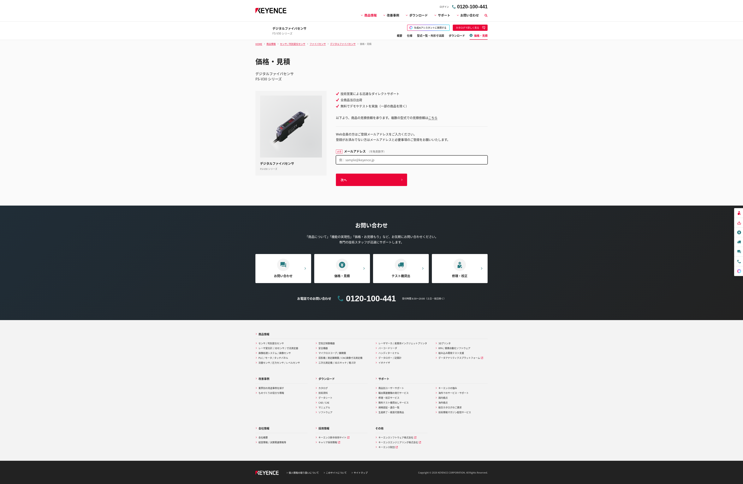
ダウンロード (418, 15)
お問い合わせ (469, 15)
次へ (344, 179)
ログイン (444, 6)
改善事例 (393, 15)
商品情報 (370, 15)
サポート (444, 15)
